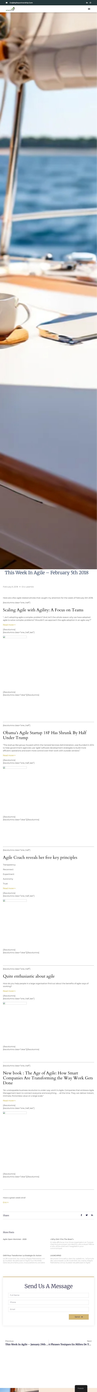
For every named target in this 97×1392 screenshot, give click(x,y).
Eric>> (6, 1202)
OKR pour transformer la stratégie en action (22, 1255)
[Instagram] (90, 3)
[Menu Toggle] (89, 9)
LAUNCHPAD (56, 1255)
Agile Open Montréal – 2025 (14, 1239)
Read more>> (9, 625)
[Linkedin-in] (87, 3)
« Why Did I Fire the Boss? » (62, 1239)
